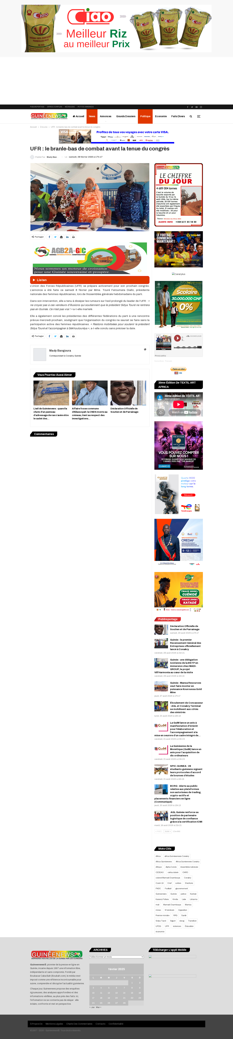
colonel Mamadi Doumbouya (168, 878)
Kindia (175, 899)
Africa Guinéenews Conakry (187, 862)
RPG (175, 915)
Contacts (100, 1024)
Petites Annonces (86, 107)
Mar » (98, 1007)
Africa (158, 856)
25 (101, 1003)
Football (168, 888)
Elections (189, 883)
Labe (184, 899)
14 (124, 993)
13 (116, 993)
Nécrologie (70, 107)
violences (177, 926)
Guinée (173, 894)
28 (124, 1003)
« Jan (92, 1007)
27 (116, 1003)
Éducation (189, 926)
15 (132, 993)
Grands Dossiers (126, 116)
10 (93, 993)
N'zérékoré (169, 910)
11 (101, 993)
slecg (181, 921)
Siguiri (173, 921)
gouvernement (181, 888)
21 (124, 998)
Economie (161, 116)
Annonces (105, 116)
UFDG (158, 926)
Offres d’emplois (54, 107)
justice (183, 894)
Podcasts (168, 361)
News (92, 116)
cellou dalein (173, 872)
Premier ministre (162, 915)
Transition (192, 921)
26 (109, 1003)
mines (158, 910)
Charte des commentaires (79, 1024)
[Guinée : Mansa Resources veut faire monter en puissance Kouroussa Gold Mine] (161, 686)
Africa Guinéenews (164, 862)
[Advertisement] (116, 81)
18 (101, 998)
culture (178, 883)
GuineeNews (159, 361)
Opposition (182, 910)
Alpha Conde (171, 867)
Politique (145, 116)
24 (93, 1003)
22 (132, 998)
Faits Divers (178, 116)
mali (157, 905)
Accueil (79, 116)
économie (160, 932)
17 (93, 998)
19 (109, 998)
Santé (183, 915)
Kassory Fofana (162, 899)
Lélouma (193, 899)
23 (140, 998)
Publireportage (37, 107)
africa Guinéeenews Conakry (177, 856)
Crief (169, 883)
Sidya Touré (161, 921)
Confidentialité (116, 1024)
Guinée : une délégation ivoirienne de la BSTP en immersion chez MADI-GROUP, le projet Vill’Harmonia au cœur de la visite (176, 666)
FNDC (158, 888)
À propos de (36, 1024)
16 (140, 993)
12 (109, 993)
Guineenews (161, 894)
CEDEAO (160, 872)
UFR (167, 926)
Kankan (193, 894)
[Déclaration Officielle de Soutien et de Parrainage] (128, 393)
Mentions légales (54, 1024)
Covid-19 (159, 883)
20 (116, 998)
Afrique (159, 867)
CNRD (185, 872)
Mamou (188, 905)
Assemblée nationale (189, 867)
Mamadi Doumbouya (172, 905)
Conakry (187, 878)
